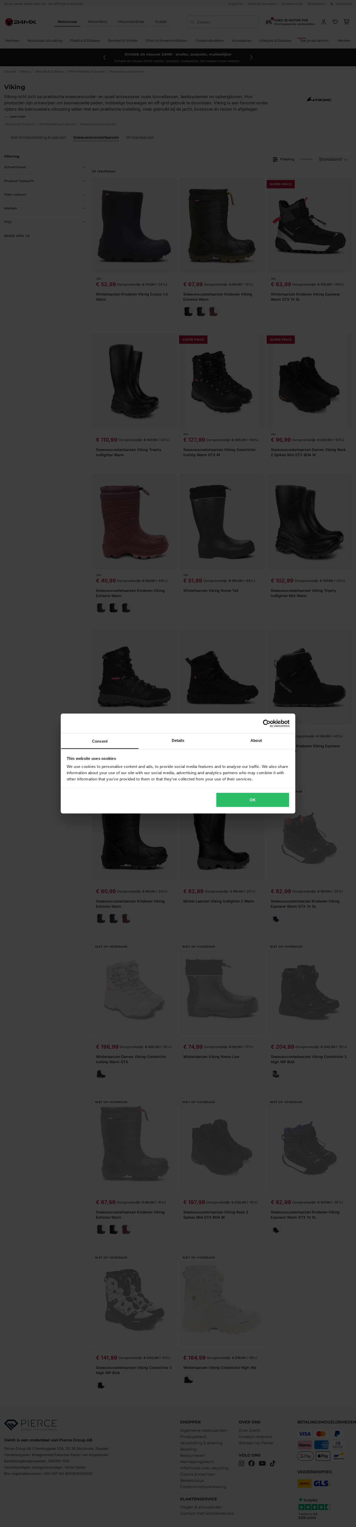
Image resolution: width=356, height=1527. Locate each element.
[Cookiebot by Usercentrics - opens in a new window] (267, 723)
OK (253, 799)
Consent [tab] (100, 741)
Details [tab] (178, 740)
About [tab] (256, 740)
